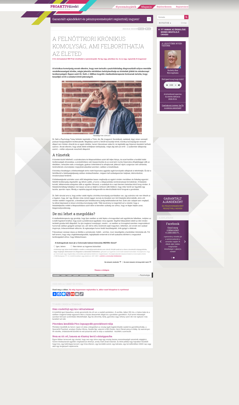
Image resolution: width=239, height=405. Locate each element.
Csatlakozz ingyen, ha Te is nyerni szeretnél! (173, 106)
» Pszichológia (144, 275)
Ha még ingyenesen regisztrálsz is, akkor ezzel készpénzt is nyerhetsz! (99, 289)
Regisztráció (182, 6)
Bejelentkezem (164, 6)
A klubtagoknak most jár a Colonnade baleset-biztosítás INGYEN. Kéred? (86, 243)
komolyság (93, 275)
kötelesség (109, 275)
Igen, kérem (61, 246)
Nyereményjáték (126, 6)
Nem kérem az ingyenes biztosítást (87, 246)
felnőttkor (101, 275)
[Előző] (159, 240)
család (69, 275)
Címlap (184, 23)
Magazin (146, 6)
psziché (76, 275)
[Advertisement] (173, 155)
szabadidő (56, 275)
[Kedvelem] (120, 262)
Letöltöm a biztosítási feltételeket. (110, 256)
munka (63, 275)
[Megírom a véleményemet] (150, 262)
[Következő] (186, 240)
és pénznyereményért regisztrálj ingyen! (173, 203)
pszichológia (84, 275)
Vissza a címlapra (101, 270)
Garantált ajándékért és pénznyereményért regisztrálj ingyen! (95, 19)
